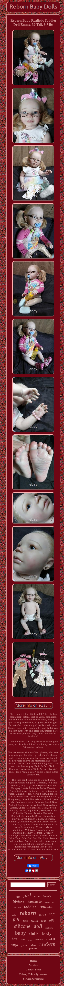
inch (18, 897)
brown (34, 921)
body (47, 933)
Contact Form (33, 969)
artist (14, 915)
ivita (30, 940)
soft (51, 914)
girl (27, 895)
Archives (33, 965)
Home (33, 960)
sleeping (49, 902)
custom (17, 907)
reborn (28, 913)
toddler (30, 907)
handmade (35, 901)
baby (20, 933)
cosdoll (50, 939)
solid (23, 939)
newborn (47, 944)
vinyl (14, 945)
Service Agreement (33, 978)
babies (33, 945)
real (43, 920)
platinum (33, 948)
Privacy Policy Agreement (33, 974)
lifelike (18, 901)
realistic (46, 906)
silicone (22, 926)
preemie (39, 939)
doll (38, 926)
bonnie (47, 896)
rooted (42, 914)
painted (24, 946)
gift (51, 920)
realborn (49, 928)
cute (37, 896)
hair (14, 939)
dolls (34, 933)
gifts (25, 920)
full (16, 919)
